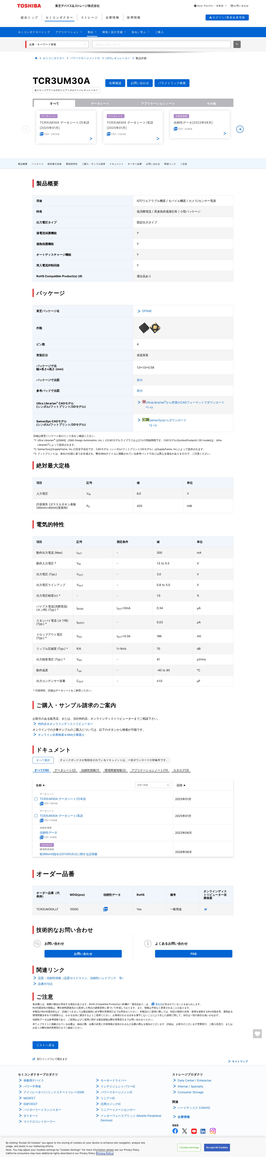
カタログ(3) (181, 770)
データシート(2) (65, 770)
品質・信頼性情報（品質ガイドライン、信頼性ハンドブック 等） (81, 978)
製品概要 (23, 164)
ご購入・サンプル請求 (93, 164)
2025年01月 (183, 799)
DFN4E (147, 311)
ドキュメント (116, 164)
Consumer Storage (190, 1092)
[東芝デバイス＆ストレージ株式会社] (77, 6)
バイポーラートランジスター (42, 1110)
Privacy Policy (104, 1153)
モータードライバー (114, 1080)
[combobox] (161, 44)
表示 (140, 380)
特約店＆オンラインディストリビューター (65, 724)
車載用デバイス (34, 1080)
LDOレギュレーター (117, 58)
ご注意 (183, 164)
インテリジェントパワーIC (118, 1086)
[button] (210, 6)
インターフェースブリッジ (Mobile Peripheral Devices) (131, 1118)
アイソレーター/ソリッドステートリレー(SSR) (54, 1092)
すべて (54, 103)
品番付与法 (45, 984)
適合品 (158, 1004)
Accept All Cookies (217, 1147)
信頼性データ (48, 832)
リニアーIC (108, 1098)
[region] (133, 1147)
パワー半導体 (32, 1086)
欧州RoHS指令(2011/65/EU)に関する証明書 (68, 854)
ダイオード (31, 1116)
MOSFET (29, 1098)
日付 (179, 785)
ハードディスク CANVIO (194, 1108)
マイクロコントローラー (39, 1121)
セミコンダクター (54, 58)
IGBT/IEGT (30, 1104)
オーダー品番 (135, 164)
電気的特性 (72, 164)
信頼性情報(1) (90, 770)
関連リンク (170, 164)
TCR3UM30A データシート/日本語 (63, 799)
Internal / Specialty (190, 1086)
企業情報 (184, 1117)
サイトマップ (240, 1061)
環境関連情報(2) (115, 770)
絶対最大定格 (55, 164)
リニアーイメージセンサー (118, 1110)
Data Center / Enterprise (194, 1080)
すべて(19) (41, 770)
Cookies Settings (189, 1147)
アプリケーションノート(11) (149, 770)
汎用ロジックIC (111, 1104)
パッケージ (37, 164)
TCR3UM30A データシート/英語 (61, 815)
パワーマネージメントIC (85, 58)
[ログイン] (257, 1033)
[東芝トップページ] (36, 6)
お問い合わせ (153, 164)
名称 (39, 785)
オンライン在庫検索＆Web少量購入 (61, 734)
